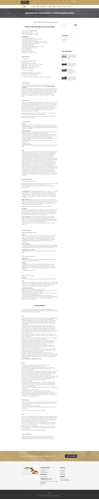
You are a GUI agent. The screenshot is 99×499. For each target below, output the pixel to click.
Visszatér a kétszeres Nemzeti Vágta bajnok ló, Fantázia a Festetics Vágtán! (71, 56)
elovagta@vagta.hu (63, 474)
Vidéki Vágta (64, 41)
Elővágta (49, 6)
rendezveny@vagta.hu (43, 476)
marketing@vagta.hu (43, 482)
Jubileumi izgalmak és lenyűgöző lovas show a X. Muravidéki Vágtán (71, 64)
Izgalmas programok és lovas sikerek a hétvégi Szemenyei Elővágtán (71, 78)
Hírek (37, 6)
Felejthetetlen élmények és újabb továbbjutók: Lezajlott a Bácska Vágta (71, 71)
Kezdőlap (33, 6)
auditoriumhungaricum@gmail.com (65, 480)
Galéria (64, 6)
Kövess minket (71, 456)
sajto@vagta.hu (42, 483)
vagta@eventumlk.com (43, 472)
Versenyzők (59, 6)
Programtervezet (43, 6)
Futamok (54, 6)
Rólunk (68, 6)
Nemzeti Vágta (65, 39)
